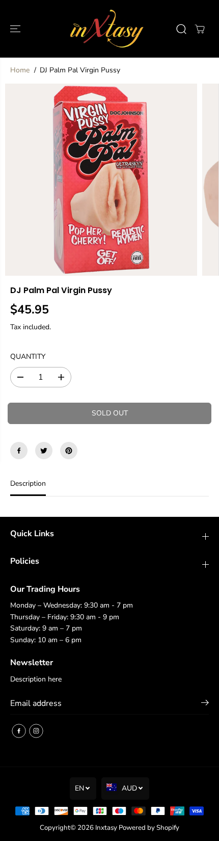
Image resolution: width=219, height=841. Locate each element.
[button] (16, 29)
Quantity (27, 356)
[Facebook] (19, 450)
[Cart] (199, 29)
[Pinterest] (68, 450)
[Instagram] (36, 731)
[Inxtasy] (107, 28)
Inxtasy (106, 827)
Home (20, 70)
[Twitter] (43, 450)
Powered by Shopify (149, 827)
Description (28, 483)
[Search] (181, 29)
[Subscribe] (205, 704)
